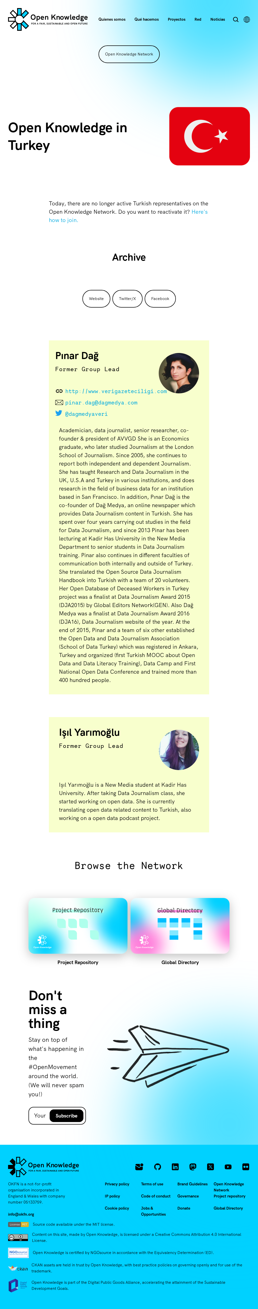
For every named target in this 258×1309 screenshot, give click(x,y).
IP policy (112, 1196)
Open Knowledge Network (129, 54)
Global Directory (228, 1208)
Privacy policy (117, 1184)
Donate (183, 1208)
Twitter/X (127, 298)
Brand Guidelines (192, 1184)
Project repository (229, 1196)
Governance (188, 1196)
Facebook (160, 298)
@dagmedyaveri (86, 414)
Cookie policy (117, 1208)
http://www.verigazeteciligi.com (112, 391)
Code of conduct (156, 1196)
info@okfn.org (21, 1214)
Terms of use (152, 1184)
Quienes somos (112, 19)
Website (96, 298)
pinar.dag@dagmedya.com (101, 402)
